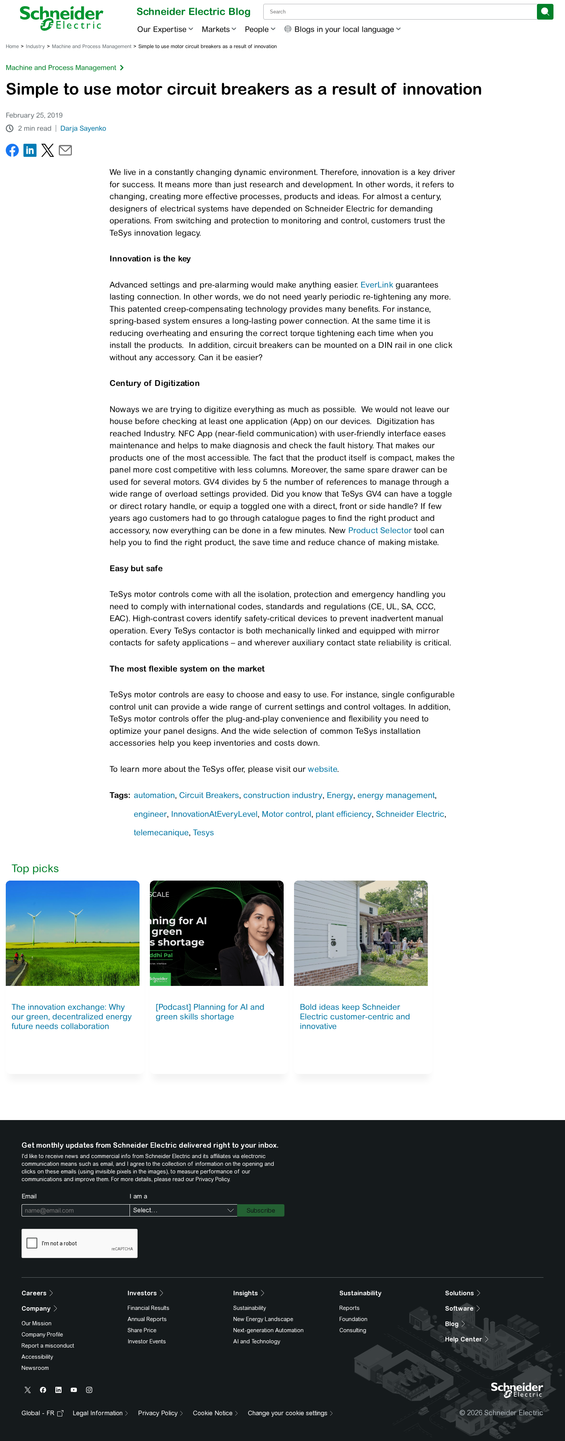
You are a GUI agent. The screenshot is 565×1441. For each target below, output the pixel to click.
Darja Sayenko (83, 128)
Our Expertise (161, 29)
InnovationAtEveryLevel (214, 814)
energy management (396, 795)
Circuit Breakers (209, 795)
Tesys (203, 832)
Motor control (286, 814)
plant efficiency (344, 814)
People (257, 29)
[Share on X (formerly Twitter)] (47, 152)
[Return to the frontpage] (61, 18)
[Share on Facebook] (12, 152)
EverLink (377, 284)
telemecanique (161, 832)
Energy (340, 795)
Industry (35, 46)
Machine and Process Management (91, 46)
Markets (216, 29)
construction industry (282, 795)
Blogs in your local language (344, 29)
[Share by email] (65, 152)
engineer (150, 814)
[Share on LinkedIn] (30, 152)
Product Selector (380, 530)
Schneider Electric (410, 814)
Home (12, 46)
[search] (545, 12)
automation (154, 795)
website (322, 769)
